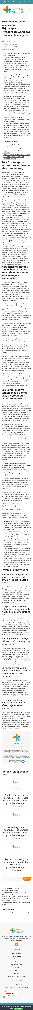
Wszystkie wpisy (12, 761)
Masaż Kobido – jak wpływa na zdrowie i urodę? (15, 896)
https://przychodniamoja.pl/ (10, 506)
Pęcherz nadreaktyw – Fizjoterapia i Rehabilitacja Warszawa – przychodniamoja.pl (16, 863)
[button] (29, 9)
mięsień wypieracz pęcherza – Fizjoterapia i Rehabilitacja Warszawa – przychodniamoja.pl (16, 831)
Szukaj (4, 876)
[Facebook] (23, 761)
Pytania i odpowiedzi (9, 158)
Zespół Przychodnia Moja (16, 746)
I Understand (18, 1008)
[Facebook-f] (16, 944)
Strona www (18, 761)
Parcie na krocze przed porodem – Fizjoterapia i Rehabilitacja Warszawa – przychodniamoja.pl (16, 799)
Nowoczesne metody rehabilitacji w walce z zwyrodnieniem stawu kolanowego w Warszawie (16, 151)
